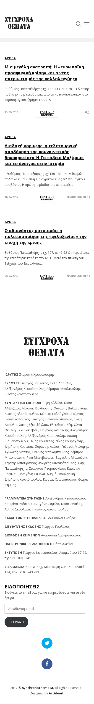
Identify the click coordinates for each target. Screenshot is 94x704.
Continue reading (47, 113)
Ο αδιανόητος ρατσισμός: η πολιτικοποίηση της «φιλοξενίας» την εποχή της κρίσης (45, 236)
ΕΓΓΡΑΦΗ (16, 622)
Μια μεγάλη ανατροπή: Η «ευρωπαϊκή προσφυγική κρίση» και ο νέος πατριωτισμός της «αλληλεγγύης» (44, 72)
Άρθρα (10, 58)
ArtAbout (56, 693)
